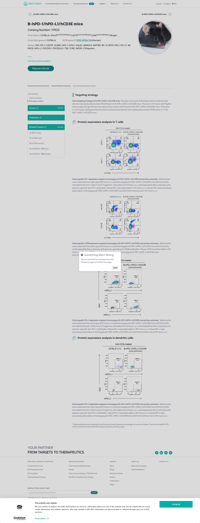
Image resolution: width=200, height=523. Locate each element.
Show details (40, 518)
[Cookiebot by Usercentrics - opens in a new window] (19, 518)
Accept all (176, 504)
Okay (115, 268)
